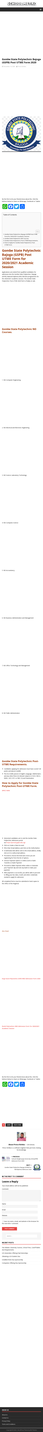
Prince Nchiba (22, 66)
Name (4, 1204)
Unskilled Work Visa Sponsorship (12, 1260)
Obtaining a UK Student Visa (11, 1256)
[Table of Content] (37, 231)
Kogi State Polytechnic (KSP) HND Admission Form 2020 (21, 979)
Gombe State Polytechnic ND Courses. (16, 238)
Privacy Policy (6, 1421)
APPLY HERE (6, 790)
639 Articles (31, 1145)
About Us (5, 1415)
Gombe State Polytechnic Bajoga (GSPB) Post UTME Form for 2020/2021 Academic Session (20, 235)
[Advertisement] (21, 35)
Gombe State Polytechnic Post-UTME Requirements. (21, 240)
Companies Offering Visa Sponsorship (14, 1263)
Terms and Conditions (8, 1424)
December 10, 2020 (9, 66)
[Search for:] (21, 1236)
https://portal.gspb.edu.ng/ (15, 842)
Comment (5, 1189)
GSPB (8, 1125)
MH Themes (33, 1430)
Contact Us (5, 1418)
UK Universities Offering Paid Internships (15, 1253)
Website (4, 1215)
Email (4, 1210)
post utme (17, 1125)
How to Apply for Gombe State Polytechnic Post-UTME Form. (19, 244)
